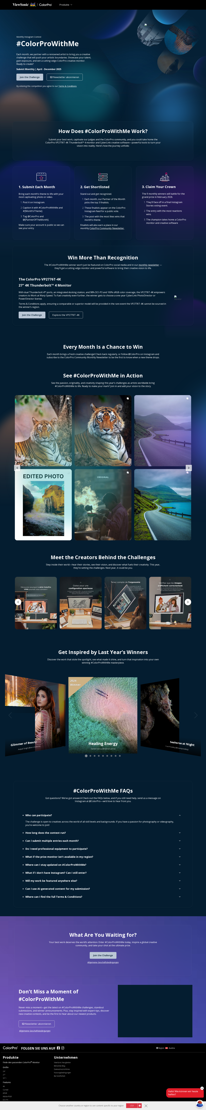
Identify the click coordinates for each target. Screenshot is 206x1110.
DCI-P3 (5, 1100)
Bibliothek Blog (59, 1066)
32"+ (4, 1078)
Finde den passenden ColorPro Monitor (21, 1062)
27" (4, 1075)
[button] (107, 228)
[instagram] (63, 1048)
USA (132, 1105)
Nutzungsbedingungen (62, 1072)
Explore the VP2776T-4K (65, 315)
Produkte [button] (64, 4)
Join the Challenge (30, 77)
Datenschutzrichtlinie (62, 1069)
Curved (5, 1090)
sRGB (5, 1093)
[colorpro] (11, 1048)
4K (4, 1086)
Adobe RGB (7, 1096)
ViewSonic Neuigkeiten (62, 1062)
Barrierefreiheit (59, 1076)
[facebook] (59, 1048)
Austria (172, 1048)
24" (4, 1071)
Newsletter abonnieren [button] (66, 77)
